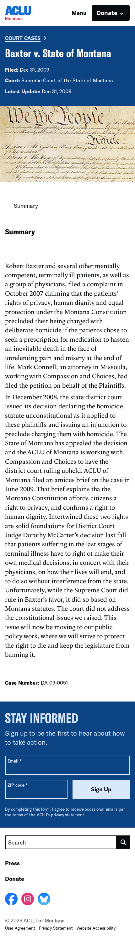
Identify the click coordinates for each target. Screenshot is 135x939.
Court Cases (22, 38)
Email (14, 760)
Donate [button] (107, 13)
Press (12, 863)
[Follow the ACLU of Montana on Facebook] (11, 900)
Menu (79, 12)
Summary (26, 205)
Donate (14, 878)
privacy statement (67, 814)
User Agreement (20, 928)
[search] (123, 842)
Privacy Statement (56, 928)
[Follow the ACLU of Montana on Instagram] (27, 900)
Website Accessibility (96, 928)
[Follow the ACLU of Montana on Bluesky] (44, 900)
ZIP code (17, 785)
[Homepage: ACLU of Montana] (27, 13)
